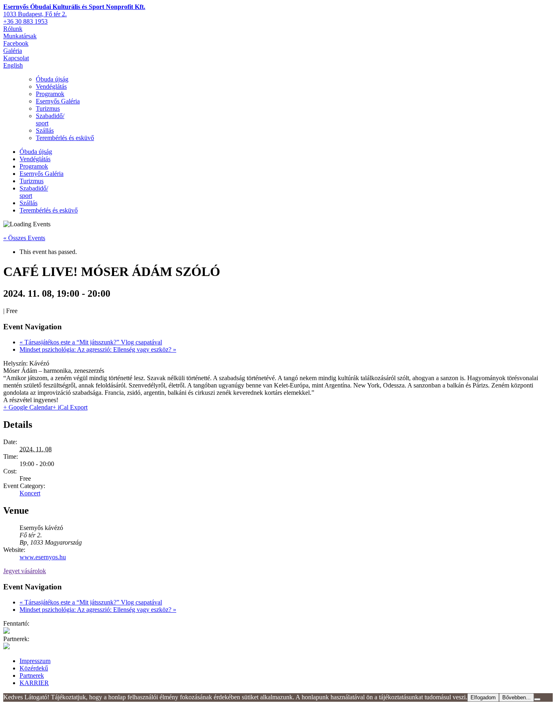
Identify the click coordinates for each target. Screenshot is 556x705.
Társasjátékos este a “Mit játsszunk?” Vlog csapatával (91, 342)
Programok (50, 93)
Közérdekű (34, 668)
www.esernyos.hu (43, 557)
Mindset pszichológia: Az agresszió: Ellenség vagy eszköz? (98, 349)
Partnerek (32, 675)
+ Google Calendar (28, 407)
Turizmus (48, 108)
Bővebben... (516, 697)
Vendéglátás (51, 86)
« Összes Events (24, 237)
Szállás (45, 130)
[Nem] (537, 699)
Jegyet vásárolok (24, 570)
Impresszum (35, 660)
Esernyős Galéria (58, 101)
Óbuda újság (52, 79)
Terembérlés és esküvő (65, 137)
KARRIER (34, 682)
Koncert (30, 493)
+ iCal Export (70, 407)
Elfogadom (483, 697)
